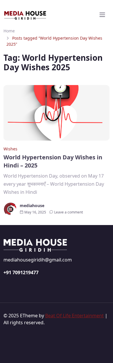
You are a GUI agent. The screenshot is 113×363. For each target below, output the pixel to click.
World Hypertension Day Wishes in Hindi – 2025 (52, 161)
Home (9, 31)
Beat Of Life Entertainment (74, 315)
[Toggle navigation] (102, 15)
